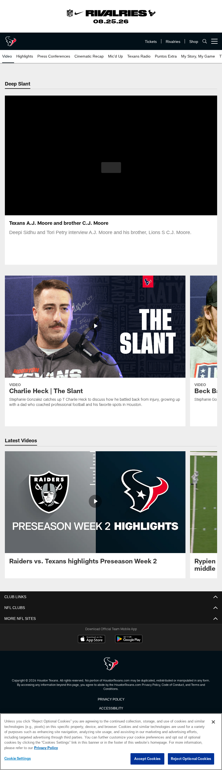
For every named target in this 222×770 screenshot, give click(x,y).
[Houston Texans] (111, 664)
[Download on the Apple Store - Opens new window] (91, 639)
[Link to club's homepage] (10, 39)
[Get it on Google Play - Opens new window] (128, 641)
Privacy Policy (111, 699)
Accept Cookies (147, 759)
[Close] (213, 722)
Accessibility (111, 708)
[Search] (205, 41)
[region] (111, 742)
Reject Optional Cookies (191, 759)
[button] (111, 167)
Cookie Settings (17, 758)
